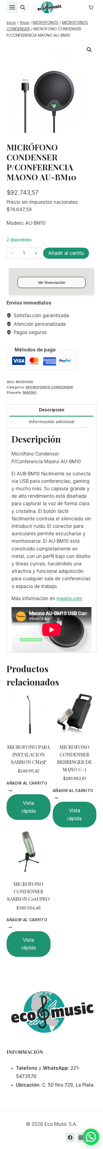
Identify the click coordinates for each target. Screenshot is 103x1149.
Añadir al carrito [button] (27, 783)
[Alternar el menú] (12, 7)
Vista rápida (28, 807)
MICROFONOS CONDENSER (49, 387)
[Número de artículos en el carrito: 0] (91, 7)
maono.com (69, 598)
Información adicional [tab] (51, 421)
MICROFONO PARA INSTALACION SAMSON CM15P (28, 754)
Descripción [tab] (51, 409)
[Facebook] (70, 1137)
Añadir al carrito (66, 253)
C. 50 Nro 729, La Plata (67, 1085)
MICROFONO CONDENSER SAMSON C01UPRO (28, 891)
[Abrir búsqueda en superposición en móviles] (23, 7)
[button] (89, 50)
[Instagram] (81, 1137)
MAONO (30, 392)
